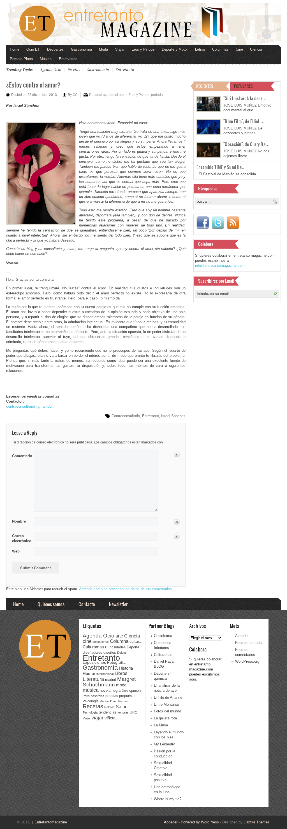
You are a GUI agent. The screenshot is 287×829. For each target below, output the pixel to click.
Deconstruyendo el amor (108, 95)
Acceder (242, 636)
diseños (109, 652)
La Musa (161, 725)
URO (133, 712)
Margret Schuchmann (109, 682)
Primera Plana (21, 59)
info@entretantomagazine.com (220, 265)
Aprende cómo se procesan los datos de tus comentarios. (126, 589)
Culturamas (93, 646)
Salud (122, 706)
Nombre (19, 521)
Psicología (91, 701)
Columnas (220, 49)
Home (14, 49)
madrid (110, 679)
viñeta (110, 717)
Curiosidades (115, 647)
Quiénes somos (51, 604)
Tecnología (90, 712)
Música (46, 59)
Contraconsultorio (126, 416)
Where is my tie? (167, 799)
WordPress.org (247, 661)
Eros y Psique (142, 49)
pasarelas (97, 696)
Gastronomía (81, 49)
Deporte (133, 647)
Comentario (21, 455)
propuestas (127, 696)
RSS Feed (233, 223)
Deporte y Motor (175, 49)
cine (87, 641)
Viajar (119, 49)
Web (16, 551)
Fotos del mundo (167, 711)
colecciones (100, 641)
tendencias (107, 712)
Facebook (202, 223)
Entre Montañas (167, 704)
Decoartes (55, 49)
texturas (123, 712)
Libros (121, 673)
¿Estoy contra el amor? (33, 84)
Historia (126, 668)
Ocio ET (33, 49)
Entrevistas (68, 59)
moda (121, 684)
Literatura (93, 679)
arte (119, 636)
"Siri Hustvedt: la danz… (245, 98)
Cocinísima (163, 636)
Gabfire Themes (257, 822)
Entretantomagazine (49, 822)
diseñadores (92, 652)
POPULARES (243, 86)
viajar (97, 718)
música (91, 690)
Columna (119, 641)
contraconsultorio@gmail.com (30, 406)
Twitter (217, 223)
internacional (105, 674)
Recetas (74, 70)
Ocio (125, 690)
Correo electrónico (21, 538)
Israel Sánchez (173, 416)
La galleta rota (165, 718)
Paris (86, 696)
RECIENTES (204, 86)
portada (157, 95)
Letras (200, 49)
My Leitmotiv (164, 744)
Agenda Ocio (50, 70)
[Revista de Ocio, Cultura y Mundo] (143, 24)
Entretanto (124, 70)
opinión (135, 690)
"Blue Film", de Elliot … (244, 121)
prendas (111, 696)
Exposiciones (94, 662)
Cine (239, 49)
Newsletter (118, 604)
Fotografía (116, 662)
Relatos (109, 707)
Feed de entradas (249, 643)
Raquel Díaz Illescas (114, 701)
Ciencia (256, 49)
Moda (103, 49)
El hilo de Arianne (168, 697)
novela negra (110, 690)
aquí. (193, 679)
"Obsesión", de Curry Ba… (246, 144)
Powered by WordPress (200, 822)
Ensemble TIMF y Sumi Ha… (221, 167)
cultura (135, 641)
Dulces (122, 652)
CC (75, 95)
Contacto (86, 604)
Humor (89, 673)
